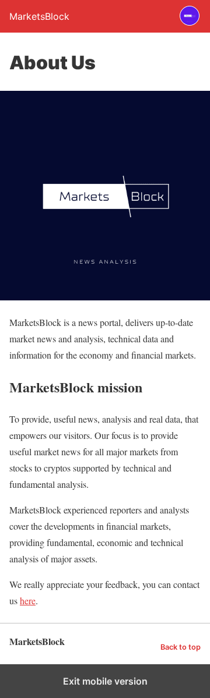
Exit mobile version (105, 681)
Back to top (180, 647)
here (28, 600)
